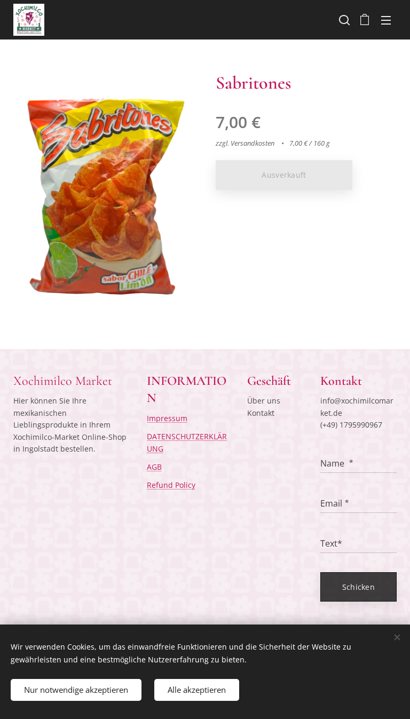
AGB (154, 467)
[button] (343, 19)
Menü (386, 19)
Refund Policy (171, 485)
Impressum (167, 418)
